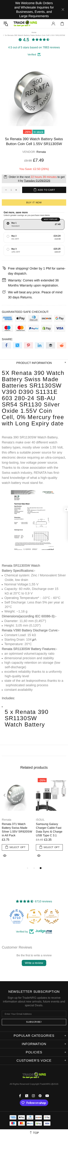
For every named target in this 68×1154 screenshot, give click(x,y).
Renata (41, 151)
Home (34, 32)
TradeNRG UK (25, 23)
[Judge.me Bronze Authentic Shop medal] (45, 916)
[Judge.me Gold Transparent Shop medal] (28, 916)
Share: (7, 339)
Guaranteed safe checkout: (25, 311)
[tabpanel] (17, 821)
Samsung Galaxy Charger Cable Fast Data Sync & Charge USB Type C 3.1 (49, 829)
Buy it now (34, 202)
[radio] (34, 224)
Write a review (34, 962)
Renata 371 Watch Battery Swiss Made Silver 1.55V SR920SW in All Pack (17, 829)
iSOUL (40, 819)
